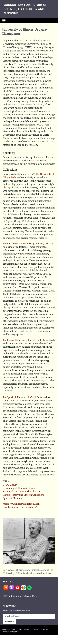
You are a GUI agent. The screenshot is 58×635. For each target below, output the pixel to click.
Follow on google (23, 587)
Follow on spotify (29, 587)
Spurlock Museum (12, 498)
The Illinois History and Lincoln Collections (25, 340)
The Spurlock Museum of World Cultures (24, 397)
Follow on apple (11, 587)
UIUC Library (10, 484)
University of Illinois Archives (18, 488)
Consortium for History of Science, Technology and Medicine (25, 9)
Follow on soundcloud (6, 587)
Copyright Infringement (10, 632)
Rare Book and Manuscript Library (21, 491)
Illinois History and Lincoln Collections (23, 494)
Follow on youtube (17, 587)
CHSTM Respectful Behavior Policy (20, 596)
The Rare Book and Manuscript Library (23, 243)
